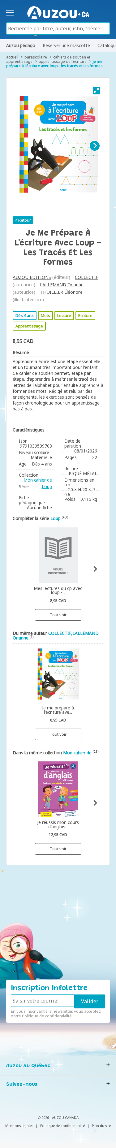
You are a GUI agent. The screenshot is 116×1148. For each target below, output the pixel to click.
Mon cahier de (38, 480)
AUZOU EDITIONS (32, 277)
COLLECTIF (86, 277)
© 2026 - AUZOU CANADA (58, 1117)
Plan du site (101, 1125)
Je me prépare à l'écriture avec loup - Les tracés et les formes (54, 63)
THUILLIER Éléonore (61, 292)
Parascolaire (35, 57)
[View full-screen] (96, 90)
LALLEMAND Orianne (62, 285)
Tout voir (58, 614)
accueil (12, 57)
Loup (47, 486)
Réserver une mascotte (66, 45)
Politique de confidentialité (47, 1016)
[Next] (94, 145)
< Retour (23, 220)
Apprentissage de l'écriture (63, 61)
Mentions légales (19, 1125)
